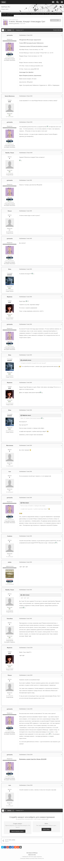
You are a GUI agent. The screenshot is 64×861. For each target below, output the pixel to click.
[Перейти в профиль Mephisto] (10, 308)
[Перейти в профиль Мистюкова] (10, 457)
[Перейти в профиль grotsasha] (5, 23)
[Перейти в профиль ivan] (10, 483)
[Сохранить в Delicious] (13, 847)
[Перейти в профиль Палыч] (10, 222)
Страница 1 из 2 (19, 30)
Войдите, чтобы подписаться (11, 19)
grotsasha (16, 23)
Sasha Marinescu (10, 96)
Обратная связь (32, 854)
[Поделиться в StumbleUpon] (18, 847)
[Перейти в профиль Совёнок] (10, 548)
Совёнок (9, 536)
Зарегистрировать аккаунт (17, 831)
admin (9, 562)
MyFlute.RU (25, 856)
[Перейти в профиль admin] (10, 574)
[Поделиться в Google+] (7, 847)
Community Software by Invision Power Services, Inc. (32, 858)
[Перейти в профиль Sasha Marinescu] (10, 108)
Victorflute (10, 618)
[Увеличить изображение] (20, 366)
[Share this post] (61, 35)
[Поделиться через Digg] (10, 847)
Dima (9, 269)
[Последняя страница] (13, 30)
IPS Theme (29, 852)
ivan (9, 471)
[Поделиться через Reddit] (15, 847)
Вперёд (9, 30)
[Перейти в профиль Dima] (10, 281)
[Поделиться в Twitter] (2, 847)
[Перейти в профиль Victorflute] (10, 630)
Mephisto (9, 296)
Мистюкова (9, 445)
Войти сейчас (46, 829)
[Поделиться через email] (20, 847)
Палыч (10, 211)
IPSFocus (35, 852)
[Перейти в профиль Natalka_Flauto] (10, 164)
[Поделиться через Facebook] (5, 847)
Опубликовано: (25, 35)
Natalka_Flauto (9, 152)
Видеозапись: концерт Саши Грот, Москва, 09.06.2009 (32, 759)
